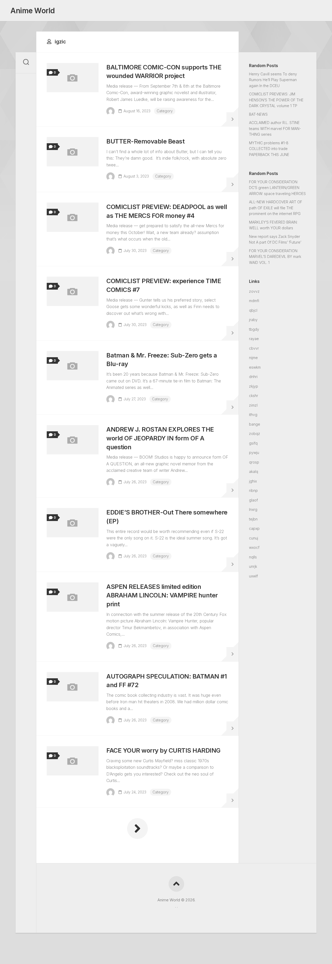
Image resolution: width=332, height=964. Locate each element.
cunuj (253, 538)
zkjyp (253, 386)
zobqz (254, 433)
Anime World (32, 10)
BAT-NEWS (258, 114)
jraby (253, 319)
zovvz (254, 291)
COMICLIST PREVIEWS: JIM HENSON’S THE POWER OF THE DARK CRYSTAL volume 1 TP (276, 100)
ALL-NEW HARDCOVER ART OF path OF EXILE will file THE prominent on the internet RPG (275, 208)
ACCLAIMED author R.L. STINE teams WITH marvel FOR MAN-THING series (275, 128)
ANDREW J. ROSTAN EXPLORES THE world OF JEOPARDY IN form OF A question (160, 438)
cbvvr (254, 348)
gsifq (253, 443)
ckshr (253, 395)
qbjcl (253, 310)
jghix (253, 481)
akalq (253, 471)
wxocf (254, 547)
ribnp (253, 490)
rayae (254, 338)
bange (254, 424)
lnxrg (253, 509)
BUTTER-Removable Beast (145, 141)
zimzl (253, 405)
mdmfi (254, 300)
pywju (254, 452)
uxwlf (253, 576)
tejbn (253, 519)
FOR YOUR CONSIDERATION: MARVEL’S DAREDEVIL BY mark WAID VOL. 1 (275, 257)
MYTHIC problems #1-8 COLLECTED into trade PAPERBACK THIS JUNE (269, 149)
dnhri (253, 376)
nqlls (253, 557)
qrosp (254, 462)
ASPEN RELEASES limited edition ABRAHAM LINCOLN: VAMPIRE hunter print (162, 595)
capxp (254, 528)
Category (165, 111)
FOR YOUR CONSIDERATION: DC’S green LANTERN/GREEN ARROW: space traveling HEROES (277, 188)
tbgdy (254, 329)
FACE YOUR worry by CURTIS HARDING (163, 750)
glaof (253, 500)
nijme (253, 357)
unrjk (253, 566)
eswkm (255, 367)
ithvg (253, 414)
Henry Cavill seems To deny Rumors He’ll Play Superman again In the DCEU (273, 80)
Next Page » (137, 828)
